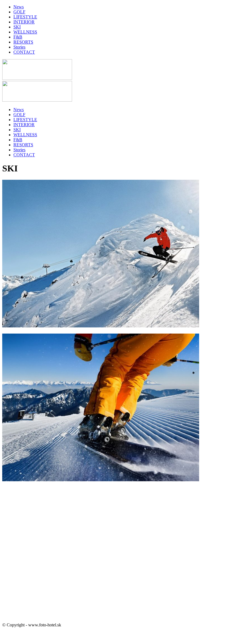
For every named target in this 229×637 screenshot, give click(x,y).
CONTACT (24, 52)
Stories (19, 47)
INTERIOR (24, 22)
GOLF (19, 11)
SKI (17, 27)
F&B (17, 37)
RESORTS (23, 42)
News (18, 6)
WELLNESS (25, 32)
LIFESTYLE (25, 17)
